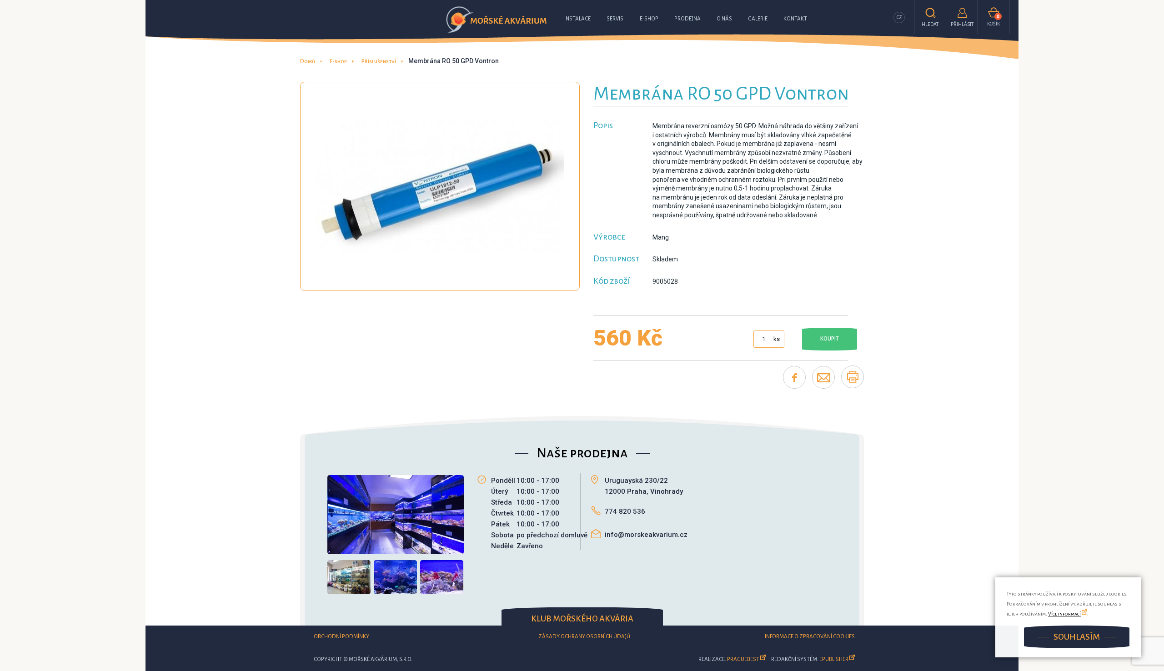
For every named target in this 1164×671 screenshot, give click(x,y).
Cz (899, 17)
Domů (307, 62)
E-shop (649, 19)
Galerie (758, 19)
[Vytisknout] (852, 377)
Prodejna (687, 19)
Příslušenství (378, 62)
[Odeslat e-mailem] (823, 377)
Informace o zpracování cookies (810, 637)
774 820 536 (625, 511)
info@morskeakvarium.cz (646, 535)
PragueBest (743, 659)
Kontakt (795, 19)
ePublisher (833, 659)
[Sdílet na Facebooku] (794, 377)
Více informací (1064, 613)
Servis (615, 19)
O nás (724, 19)
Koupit (829, 339)
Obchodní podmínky (341, 637)
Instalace (577, 19)
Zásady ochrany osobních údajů (584, 637)
